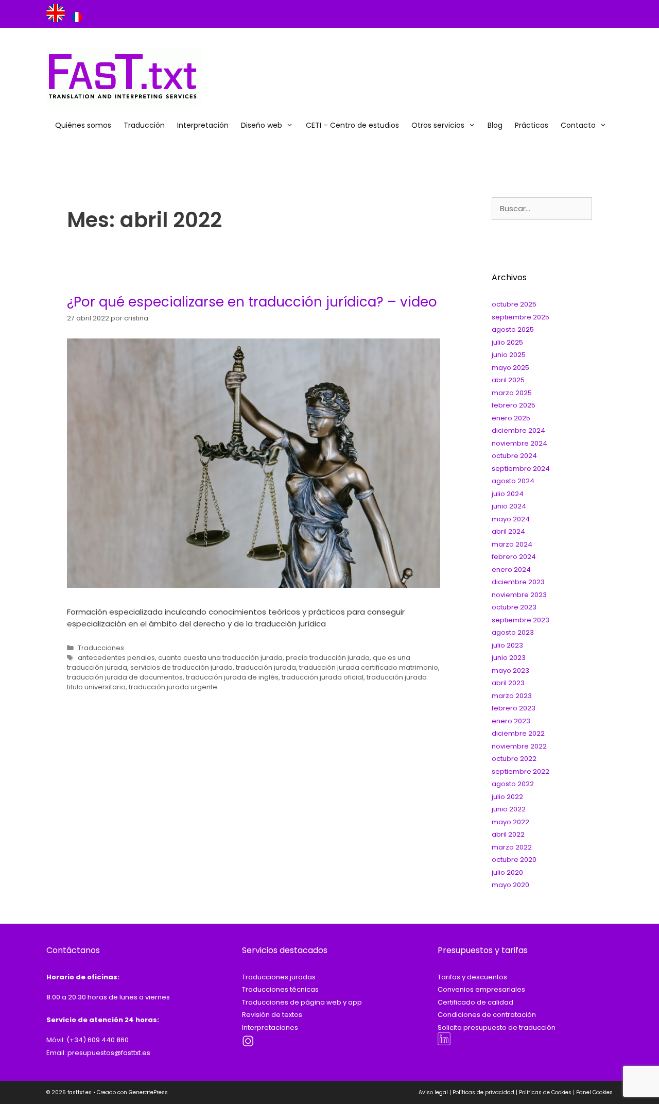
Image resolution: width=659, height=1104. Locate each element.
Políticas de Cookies (545, 1092)
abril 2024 (508, 531)
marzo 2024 (512, 544)
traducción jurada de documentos (125, 677)
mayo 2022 (510, 822)
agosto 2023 (513, 632)
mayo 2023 (510, 670)
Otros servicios (437, 125)
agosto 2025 (513, 329)
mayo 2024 (511, 519)
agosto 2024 (513, 481)
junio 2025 (509, 355)
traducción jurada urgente (173, 687)
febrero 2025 (513, 405)
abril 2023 (508, 683)
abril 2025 (508, 380)
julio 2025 (507, 342)
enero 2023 (511, 721)
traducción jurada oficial (322, 677)
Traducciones (101, 647)
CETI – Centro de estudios (352, 125)
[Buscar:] (542, 209)
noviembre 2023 (519, 595)
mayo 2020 (510, 885)
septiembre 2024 (521, 468)
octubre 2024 (514, 456)
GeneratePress (148, 1092)
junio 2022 (509, 809)
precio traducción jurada (328, 657)
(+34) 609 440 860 (97, 1040)
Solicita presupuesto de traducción (497, 1027)
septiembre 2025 (520, 317)
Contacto (578, 125)
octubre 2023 (514, 607)
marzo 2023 (512, 696)
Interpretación (203, 125)
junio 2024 (509, 506)
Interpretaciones (270, 1027)
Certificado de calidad (475, 1002)
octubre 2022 (514, 758)
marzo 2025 (512, 393)
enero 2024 (511, 569)
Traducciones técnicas (280, 989)
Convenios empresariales (481, 989)
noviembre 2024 (519, 443)
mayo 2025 (510, 367)
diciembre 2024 (518, 430)
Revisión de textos (272, 1015)
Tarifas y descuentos (472, 977)
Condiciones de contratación (487, 1015)
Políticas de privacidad (483, 1092)
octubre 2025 (514, 304)
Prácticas (531, 125)
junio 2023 (509, 658)
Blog (495, 125)
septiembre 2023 (520, 620)
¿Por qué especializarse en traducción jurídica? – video (252, 302)
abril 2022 (508, 834)
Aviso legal (433, 1092)
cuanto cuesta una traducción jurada (220, 657)
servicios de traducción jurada (181, 667)
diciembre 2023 (518, 582)
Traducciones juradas (279, 977)
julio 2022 (507, 797)
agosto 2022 (513, 784)
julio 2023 (507, 645)
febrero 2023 (513, 708)
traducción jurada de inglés (232, 677)
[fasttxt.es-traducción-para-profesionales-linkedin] (444, 1043)
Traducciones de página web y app (302, 1002)
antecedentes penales (116, 657)
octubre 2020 (514, 859)
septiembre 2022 (520, 771)
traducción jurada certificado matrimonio (368, 667)
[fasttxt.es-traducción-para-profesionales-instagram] (248, 1045)
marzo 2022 (512, 847)
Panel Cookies (594, 1092)
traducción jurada (266, 667)
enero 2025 (511, 418)
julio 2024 (508, 494)
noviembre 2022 (519, 746)
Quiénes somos (83, 125)
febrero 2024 (514, 557)
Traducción (144, 125)
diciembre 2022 (518, 733)
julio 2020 (507, 872)
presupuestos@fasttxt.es (108, 1053)
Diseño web (261, 125)
